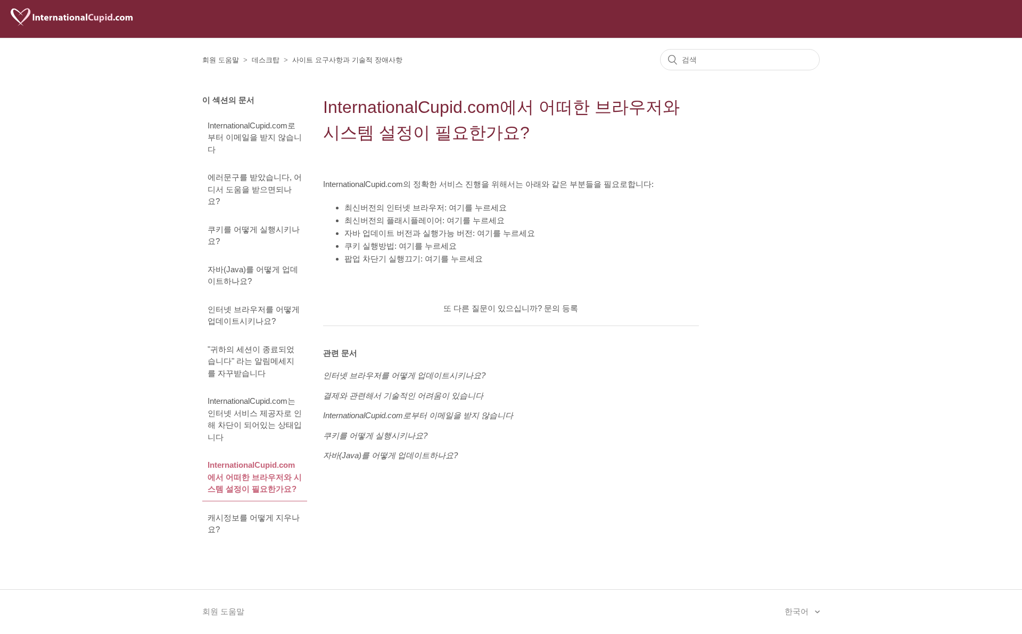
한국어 (798, 611)
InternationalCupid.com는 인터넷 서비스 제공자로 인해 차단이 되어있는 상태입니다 (255, 419)
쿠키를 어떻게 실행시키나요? (254, 235)
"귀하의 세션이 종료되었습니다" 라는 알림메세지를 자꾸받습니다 (251, 361)
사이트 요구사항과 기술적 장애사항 (347, 60)
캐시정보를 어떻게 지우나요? (254, 523)
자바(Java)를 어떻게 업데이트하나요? (253, 275)
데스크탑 (265, 60)
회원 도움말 (220, 60)
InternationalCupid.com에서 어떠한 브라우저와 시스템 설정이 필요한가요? (255, 476)
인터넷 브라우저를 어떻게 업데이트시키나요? (254, 315)
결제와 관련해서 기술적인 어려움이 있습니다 (403, 395)
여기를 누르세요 (478, 207)
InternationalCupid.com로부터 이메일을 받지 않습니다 (255, 137)
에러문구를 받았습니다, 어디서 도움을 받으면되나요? (255, 189)
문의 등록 (561, 308)
